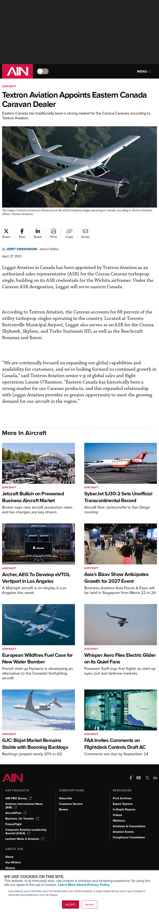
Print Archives (122, 798)
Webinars (119, 820)
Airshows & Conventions (129, 826)
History (10, 868)
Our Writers (13, 862)
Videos (117, 815)
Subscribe (65, 798)
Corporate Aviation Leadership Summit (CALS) (25, 831)
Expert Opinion (123, 804)
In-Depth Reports (124, 809)
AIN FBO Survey (16, 798)
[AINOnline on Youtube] (138, 778)
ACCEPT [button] (70, 904)
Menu (142, 71)
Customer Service (71, 804)
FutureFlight (13, 824)
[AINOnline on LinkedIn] (155, 778)
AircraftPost (13, 813)
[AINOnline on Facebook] (131, 778)
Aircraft (9, 86)
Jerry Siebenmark (21, 249)
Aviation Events (123, 832)
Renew (63, 809)
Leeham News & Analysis (22, 839)
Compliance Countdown (129, 837)
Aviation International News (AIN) (24, 805)
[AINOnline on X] (147, 778)
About (9, 857)
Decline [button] (89, 904)
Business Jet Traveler (19, 818)
